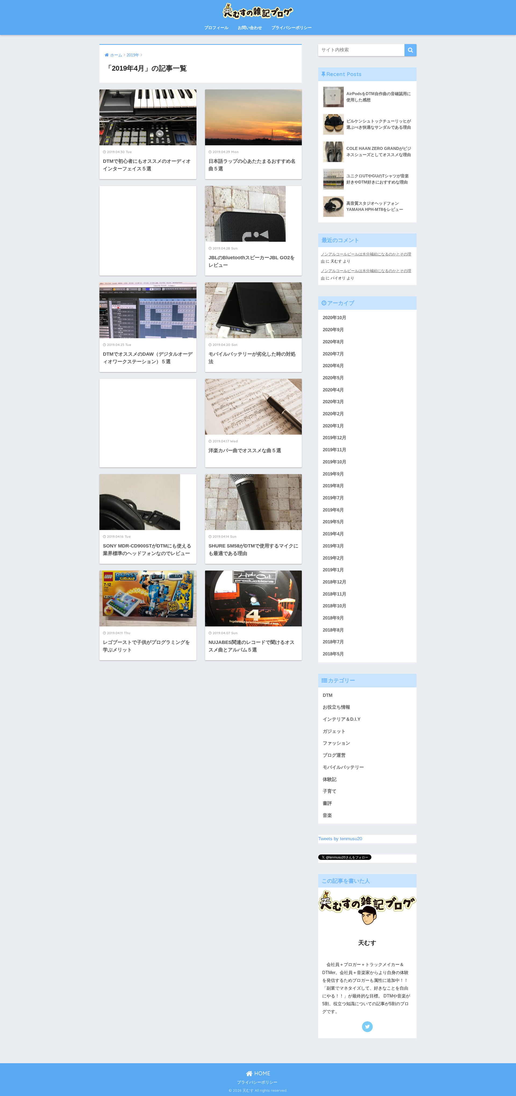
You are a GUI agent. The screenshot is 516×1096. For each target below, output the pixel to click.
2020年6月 (333, 365)
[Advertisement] (147, 230)
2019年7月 (333, 497)
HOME (261, 1073)
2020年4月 (333, 389)
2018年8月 (333, 630)
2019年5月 (333, 521)
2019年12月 (334, 437)
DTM (327, 695)
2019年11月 (334, 449)
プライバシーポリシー (291, 27)
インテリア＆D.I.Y (341, 719)
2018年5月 (333, 654)
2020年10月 (334, 317)
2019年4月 (333, 533)
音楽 (327, 815)
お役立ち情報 (336, 707)
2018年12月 (334, 582)
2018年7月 (333, 641)
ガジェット (334, 731)
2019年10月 (334, 461)
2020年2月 (333, 413)
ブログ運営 (334, 755)
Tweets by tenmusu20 (340, 838)
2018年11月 (334, 594)
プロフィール (216, 27)
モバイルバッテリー (343, 767)
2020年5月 (333, 377)
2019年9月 (333, 474)
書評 (327, 803)
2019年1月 (333, 569)
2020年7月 (333, 353)
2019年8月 (333, 485)
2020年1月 (333, 425)
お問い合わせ (250, 27)
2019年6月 (333, 510)
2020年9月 (333, 329)
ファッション (336, 743)
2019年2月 (333, 558)
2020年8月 (333, 341)
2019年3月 (333, 546)
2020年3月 (333, 401)
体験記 (329, 779)
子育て (329, 791)
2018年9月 (333, 618)
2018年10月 (334, 605)
